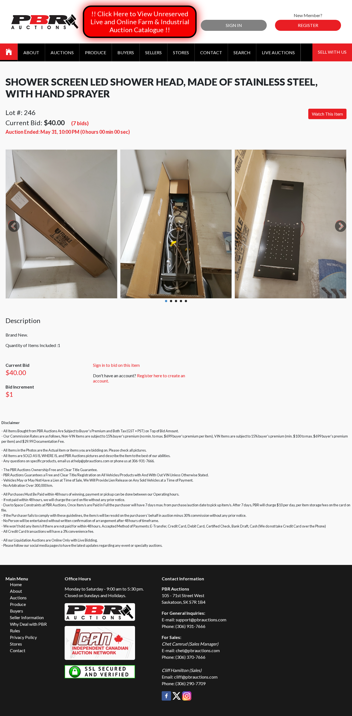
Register (308, 25)
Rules (15, 630)
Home (16, 584)
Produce (95, 52)
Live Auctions (278, 52)
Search (242, 52)
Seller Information (27, 617)
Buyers (125, 52)
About (31, 52)
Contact (211, 52)
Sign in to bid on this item (116, 365)
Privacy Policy (23, 637)
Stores (181, 52)
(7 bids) (80, 123)
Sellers (153, 52)
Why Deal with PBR (28, 624)
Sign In (234, 25)
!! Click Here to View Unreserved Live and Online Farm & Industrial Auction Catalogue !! (139, 22)
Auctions (62, 52)
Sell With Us (332, 51)
